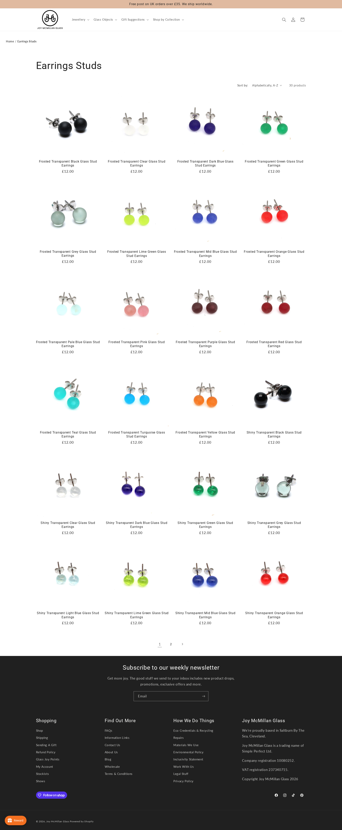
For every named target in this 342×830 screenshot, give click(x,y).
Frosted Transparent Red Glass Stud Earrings (274, 344)
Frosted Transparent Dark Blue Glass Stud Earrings (205, 163)
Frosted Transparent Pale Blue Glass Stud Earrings (68, 344)
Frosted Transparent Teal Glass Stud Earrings (68, 434)
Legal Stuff (180, 773)
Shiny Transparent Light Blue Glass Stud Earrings (68, 615)
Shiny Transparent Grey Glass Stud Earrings (274, 525)
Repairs (178, 737)
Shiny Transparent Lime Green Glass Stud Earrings (137, 615)
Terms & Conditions (119, 773)
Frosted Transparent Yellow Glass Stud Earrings (205, 434)
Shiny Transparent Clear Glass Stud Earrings (68, 525)
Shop (39, 730)
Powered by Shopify (81, 821)
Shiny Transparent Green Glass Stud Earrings (205, 525)
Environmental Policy (188, 752)
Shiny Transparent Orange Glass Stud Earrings (274, 615)
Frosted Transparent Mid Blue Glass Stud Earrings (205, 254)
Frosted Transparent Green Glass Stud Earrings (274, 163)
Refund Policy (46, 752)
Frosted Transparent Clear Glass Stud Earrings (136, 163)
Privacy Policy (183, 781)
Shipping (42, 737)
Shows (40, 781)
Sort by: (242, 85)
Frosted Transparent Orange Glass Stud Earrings (274, 254)
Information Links (117, 737)
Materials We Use (186, 745)
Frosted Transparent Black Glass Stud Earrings (68, 163)
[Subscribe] (203, 696)
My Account (44, 766)
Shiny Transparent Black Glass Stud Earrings (274, 434)
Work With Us (183, 766)
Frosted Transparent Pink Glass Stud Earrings (136, 344)
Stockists (42, 773)
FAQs (108, 730)
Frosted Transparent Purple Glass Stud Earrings (205, 344)
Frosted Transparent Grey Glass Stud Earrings (68, 254)
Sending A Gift (46, 745)
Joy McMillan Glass (57, 821)
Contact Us (112, 745)
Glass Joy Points (48, 759)
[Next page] (182, 644)
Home (10, 41)
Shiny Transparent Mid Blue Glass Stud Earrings (205, 615)
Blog (108, 759)
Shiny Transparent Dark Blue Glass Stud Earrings (136, 525)
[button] (80, 19)
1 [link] (160, 644)
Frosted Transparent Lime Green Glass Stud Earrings (136, 254)
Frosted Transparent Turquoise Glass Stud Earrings (136, 434)
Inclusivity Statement (188, 759)
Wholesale (112, 766)
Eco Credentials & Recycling (193, 730)
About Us (111, 752)
